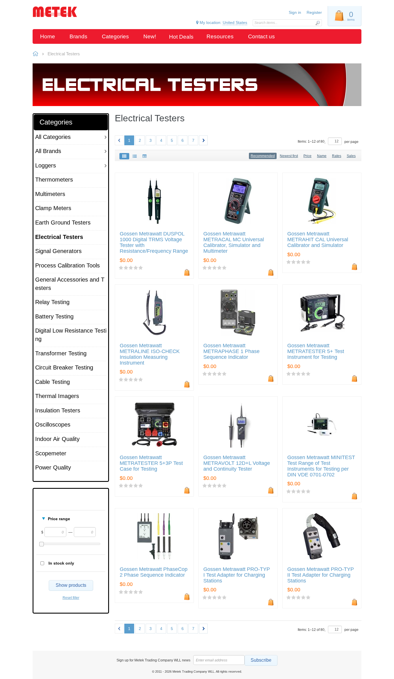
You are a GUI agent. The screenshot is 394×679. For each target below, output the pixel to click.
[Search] (317, 22)
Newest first (289, 156)
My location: (222, 22)
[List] (134, 156)
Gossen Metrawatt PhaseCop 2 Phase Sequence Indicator (153, 572)
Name (322, 156)
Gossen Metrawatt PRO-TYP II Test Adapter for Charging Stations (320, 575)
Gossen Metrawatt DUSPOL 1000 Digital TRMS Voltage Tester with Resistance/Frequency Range (154, 242)
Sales (351, 156)
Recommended (263, 156)
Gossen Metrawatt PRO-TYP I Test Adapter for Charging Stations (236, 575)
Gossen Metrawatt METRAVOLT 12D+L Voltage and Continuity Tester (236, 463)
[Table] (144, 156)
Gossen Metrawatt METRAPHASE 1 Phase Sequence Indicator (231, 351)
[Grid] (124, 156)
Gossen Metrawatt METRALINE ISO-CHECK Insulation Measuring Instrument (150, 354)
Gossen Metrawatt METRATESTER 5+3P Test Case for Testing (151, 463)
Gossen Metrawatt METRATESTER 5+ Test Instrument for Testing (315, 351)
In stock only (61, 563)
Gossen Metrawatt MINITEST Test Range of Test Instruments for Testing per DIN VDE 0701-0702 (321, 466)
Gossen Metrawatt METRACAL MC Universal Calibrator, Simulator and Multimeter (233, 242)
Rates (336, 156)
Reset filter (71, 598)
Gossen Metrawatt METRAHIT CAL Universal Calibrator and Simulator (317, 239)
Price (307, 156)
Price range (59, 518)
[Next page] (203, 140)
